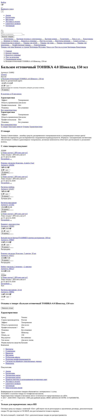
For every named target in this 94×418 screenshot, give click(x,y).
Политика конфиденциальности (18, 359)
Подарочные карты (13, 377)
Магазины (10, 19)
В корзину (5, 90)
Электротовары (39, 45)
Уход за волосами (12, 57)
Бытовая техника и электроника (29, 39)
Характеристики (35, 127)
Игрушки (42, 47)
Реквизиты (10, 363)
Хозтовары (33, 47)
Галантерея (64, 39)
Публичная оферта (13, 357)
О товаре (4, 127)
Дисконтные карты (13, 375)
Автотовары (8, 39)
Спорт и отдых (79, 41)
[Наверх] (2, 400)
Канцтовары (88, 39)
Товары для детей (30, 43)
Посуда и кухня (45, 41)
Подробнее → (6, 159)
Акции (8, 15)
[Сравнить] (10, 247)
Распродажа (10, 17)
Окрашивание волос (13, 59)
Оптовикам (10, 26)
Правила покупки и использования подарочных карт (26, 379)
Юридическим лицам (14, 388)
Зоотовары (71, 47)
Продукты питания (62, 41)
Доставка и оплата (13, 21)
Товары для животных (65, 43)
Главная (9, 51)
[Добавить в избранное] (12, 247)
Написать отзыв (7, 308)
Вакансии (9, 353)
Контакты (9, 349)
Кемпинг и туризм (10, 41)
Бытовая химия (50, 39)
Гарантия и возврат (13, 24)
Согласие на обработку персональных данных (24, 361)
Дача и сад (75, 39)
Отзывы (26, 127)
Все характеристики (9, 110)
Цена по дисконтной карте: (11, 81)
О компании (10, 351)
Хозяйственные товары (21, 45)
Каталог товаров (7, 36)
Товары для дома (47, 43)
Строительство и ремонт (10, 43)
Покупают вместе (15, 127)
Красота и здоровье (28, 41)
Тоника (4, 75)
